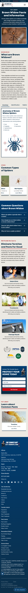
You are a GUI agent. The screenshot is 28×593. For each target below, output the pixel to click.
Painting (3, 536)
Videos (3, 500)
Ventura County (5, 554)
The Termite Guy (5, 486)
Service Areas (5, 543)
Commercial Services (6, 491)
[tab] (5, 105)
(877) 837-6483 (5, 476)
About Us (3, 493)
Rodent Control (5, 526)
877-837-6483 (6, 1)
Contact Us (4, 495)
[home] (8, 5)
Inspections (4, 509)
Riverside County (5, 550)
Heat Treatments (5, 516)
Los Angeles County (6, 545)
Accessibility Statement (6, 583)
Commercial (23, 1)
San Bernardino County (7, 552)
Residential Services (6, 489)
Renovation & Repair (6, 531)
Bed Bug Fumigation (6, 524)
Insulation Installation (6, 538)
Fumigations (4, 512)
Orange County (5, 547)
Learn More (18, 193)
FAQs (2, 504)
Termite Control (5, 507)
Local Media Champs (12, 585)
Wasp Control (4, 528)
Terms (14, 581)
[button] (25, 4)
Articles (3, 502)
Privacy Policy (4, 581)
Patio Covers (4, 540)
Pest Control (4, 519)
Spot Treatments (5, 514)
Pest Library (4, 497)
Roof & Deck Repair (6, 534)
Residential (15, 1)
